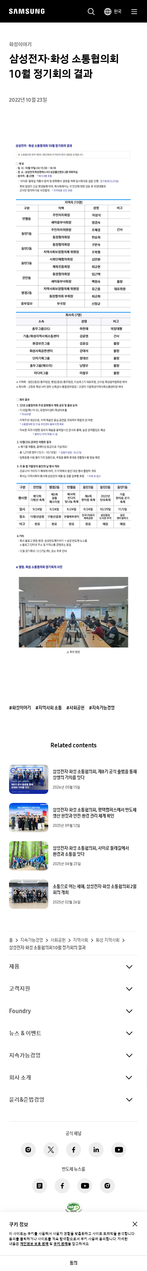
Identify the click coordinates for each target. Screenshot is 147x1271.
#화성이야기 (20, 708)
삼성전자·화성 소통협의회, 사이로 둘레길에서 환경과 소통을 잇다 (91, 851)
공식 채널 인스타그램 (28, 1149)
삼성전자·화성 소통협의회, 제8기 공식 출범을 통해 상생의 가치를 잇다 (95, 775)
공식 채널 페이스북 (73, 1149)
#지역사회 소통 (48, 708)
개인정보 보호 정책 (34, 1243)
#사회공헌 (75, 708)
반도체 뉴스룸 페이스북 (62, 1185)
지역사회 (80, 940)
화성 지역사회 (107, 940)
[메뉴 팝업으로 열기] (134, 11)
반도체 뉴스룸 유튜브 (84, 1185)
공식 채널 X (50, 1149)
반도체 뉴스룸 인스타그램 (107, 1185)
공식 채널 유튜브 (118, 1149)
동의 (73, 1263)
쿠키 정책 (61, 1243)
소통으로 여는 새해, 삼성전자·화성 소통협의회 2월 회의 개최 (94, 890)
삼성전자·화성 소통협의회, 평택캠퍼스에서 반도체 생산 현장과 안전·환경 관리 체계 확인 (94, 813)
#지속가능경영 (102, 708)
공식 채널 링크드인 (96, 1149)
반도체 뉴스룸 (39, 1185)
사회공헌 (58, 940)
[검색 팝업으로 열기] (91, 11)
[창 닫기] (135, 1224)
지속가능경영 (31, 940)
